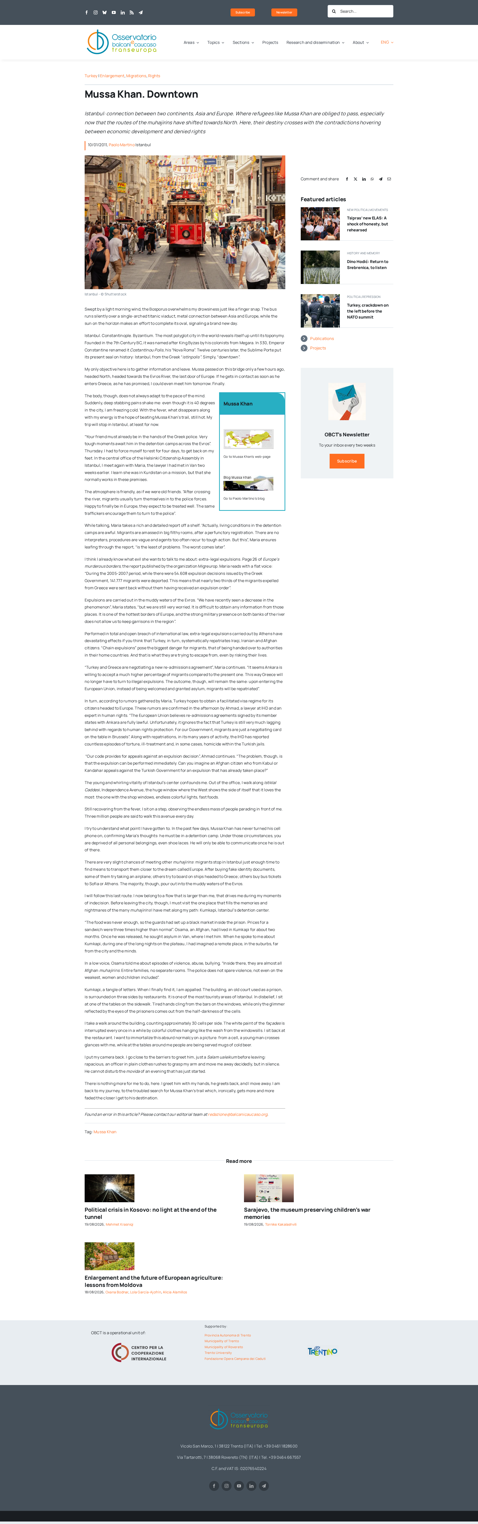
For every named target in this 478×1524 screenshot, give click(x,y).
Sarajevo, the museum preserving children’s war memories (307, 1213)
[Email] (389, 179)
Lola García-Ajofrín (145, 1292)
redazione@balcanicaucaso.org (237, 1114)
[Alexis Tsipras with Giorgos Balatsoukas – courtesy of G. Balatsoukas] (320, 209)
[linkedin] (123, 12)
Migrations (136, 75)
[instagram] (96, 12)
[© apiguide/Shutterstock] (109, 1176)
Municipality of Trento (222, 1341)
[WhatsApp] (372, 179)
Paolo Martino (122, 144)
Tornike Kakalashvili (281, 1224)
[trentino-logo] (322, 1347)
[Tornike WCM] (269, 1176)
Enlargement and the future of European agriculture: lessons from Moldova (154, 1281)
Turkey (91, 75)
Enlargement (112, 75)
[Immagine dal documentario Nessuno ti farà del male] (320, 252)
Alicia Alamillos (175, 1292)
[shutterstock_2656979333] (109, 1244)
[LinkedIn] (364, 179)
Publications (322, 338)
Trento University (218, 1352)
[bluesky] (105, 12)
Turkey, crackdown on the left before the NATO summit (368, 311)
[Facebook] (347, 179)
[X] (355, 179)
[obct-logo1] (122, 27)
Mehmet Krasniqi (119, 1224)
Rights (154, 75)
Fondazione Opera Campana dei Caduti (235, 1358)
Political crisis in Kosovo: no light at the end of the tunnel (151, 1213)
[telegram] (141, 12)
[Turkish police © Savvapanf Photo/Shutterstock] (320, 296)
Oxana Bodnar (117, 1292)
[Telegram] (380, 179)
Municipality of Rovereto (224, 1347)
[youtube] (114, 12)
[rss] (132, 12)
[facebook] (87, 12)
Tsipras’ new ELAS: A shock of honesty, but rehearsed (367, 224)
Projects (318, 348)
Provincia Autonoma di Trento (228, 1335)
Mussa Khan (105, 1131)
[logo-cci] (140, 1342)
